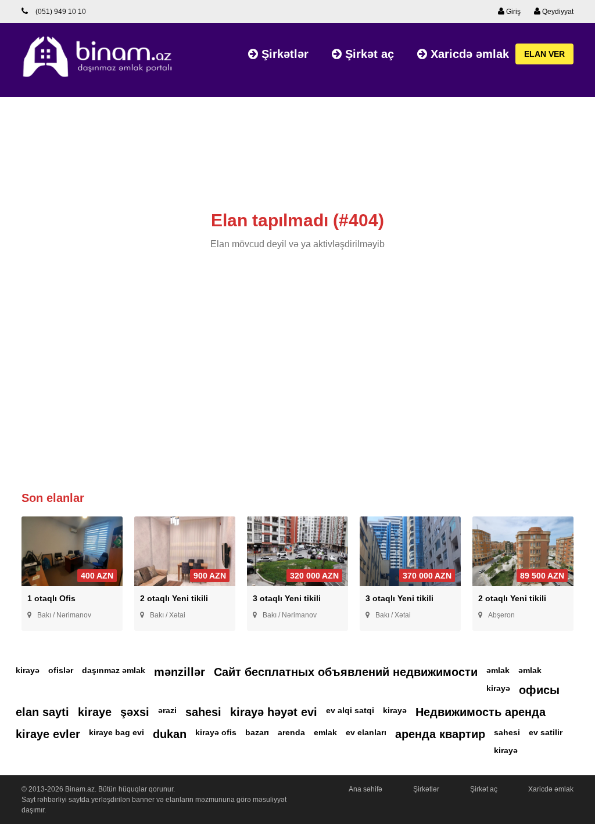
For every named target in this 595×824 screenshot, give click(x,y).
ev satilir (545, 732)
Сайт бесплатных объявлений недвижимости (346, 672)
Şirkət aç (368, 54)
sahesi (203, 712)
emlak (325, 732)
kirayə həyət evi (273, 712)
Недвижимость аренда (480, 712)
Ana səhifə (365, 789)
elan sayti (42, 712)
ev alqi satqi (350, 710)
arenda (291, 732)
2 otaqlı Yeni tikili (174, 598)
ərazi (167, 710)
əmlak (498, 670)
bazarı (257, 732)
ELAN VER (544, 54)
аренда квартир (440, 734)
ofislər (60, 670)
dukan (170, 734)
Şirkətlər (283, 54)
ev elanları (366, 732)
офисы (539, 690)
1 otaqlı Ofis (51, 598)
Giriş (512, 12)
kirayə (28, 670)
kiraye (95, 712)
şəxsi (134, 712)
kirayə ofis (215, 732)
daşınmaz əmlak (113, 670)
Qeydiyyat (557, 12)
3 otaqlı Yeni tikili (287, 598)
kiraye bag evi (116, 732)
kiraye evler (48, 734)
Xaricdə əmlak (468, 54)
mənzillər (179, 672)
